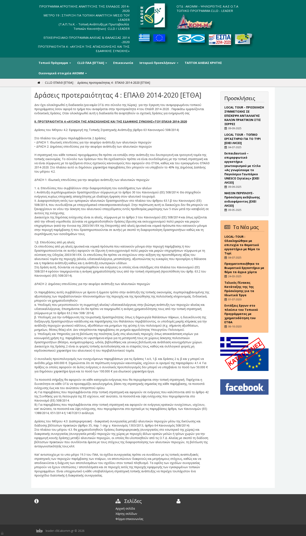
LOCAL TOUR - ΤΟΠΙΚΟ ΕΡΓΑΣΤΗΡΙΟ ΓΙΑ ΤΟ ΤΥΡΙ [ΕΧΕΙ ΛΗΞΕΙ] (242, 139)
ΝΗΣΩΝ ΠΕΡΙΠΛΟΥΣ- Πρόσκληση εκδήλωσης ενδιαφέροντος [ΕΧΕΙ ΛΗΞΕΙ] (242, 199)
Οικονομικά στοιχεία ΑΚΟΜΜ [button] (62, 73)
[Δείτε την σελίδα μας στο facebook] (244, 387)
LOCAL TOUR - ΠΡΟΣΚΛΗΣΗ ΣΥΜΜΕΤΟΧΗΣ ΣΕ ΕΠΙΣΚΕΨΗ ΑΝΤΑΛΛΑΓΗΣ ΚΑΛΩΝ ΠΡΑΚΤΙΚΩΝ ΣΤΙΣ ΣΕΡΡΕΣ (244, 115)
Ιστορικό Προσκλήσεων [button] (157, 63)
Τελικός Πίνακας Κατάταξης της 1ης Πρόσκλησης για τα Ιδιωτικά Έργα (239, 289)
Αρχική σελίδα (125, 508)
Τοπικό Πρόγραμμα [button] (54, 63)
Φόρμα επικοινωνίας (129, 519)
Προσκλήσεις (239, 98)
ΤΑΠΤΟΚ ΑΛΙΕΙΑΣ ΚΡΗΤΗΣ (203, 63)
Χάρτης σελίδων (126, 514)
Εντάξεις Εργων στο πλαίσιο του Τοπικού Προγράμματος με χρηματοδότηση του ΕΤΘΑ (241, 313)
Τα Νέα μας (246, 227)
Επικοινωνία (123, 63)
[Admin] (2, 532)
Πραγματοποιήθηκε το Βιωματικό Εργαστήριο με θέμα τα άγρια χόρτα (244, 268)
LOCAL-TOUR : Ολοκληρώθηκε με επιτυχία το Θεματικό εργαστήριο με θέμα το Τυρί (242, 245)
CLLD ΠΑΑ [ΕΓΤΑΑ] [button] (91, 63)
